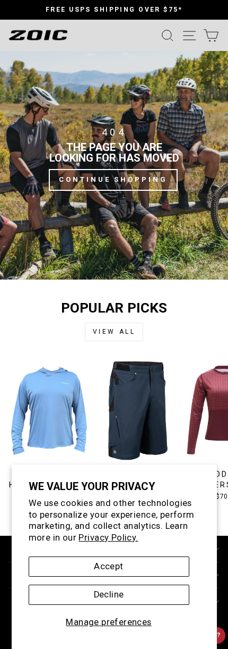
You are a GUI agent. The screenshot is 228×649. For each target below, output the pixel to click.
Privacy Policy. (108, 538)
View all (114, 331)
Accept (108, 566)
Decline (109, 594)
